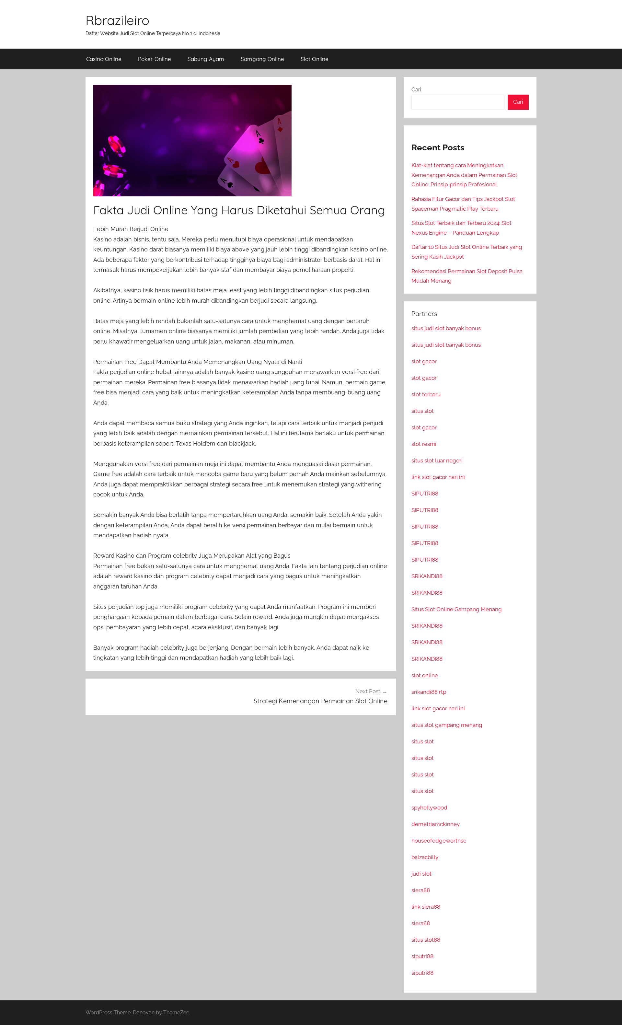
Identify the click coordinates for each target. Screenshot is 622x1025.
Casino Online (103, 58)
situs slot (422, 411)
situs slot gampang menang (446, 725)
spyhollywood (429, 807)
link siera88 (425, 906)
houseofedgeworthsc (438, 840)
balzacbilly (424, 857)
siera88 (420, 890)
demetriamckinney (435, 824)
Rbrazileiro (117, 20)
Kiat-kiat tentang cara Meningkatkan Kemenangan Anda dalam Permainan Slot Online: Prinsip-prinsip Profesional (464, 175)
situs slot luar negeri (437, 460)
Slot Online (314, 58)
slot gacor (424, 361)
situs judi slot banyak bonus (446, 328)
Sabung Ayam (206, 58)
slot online (424, 675)
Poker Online (154, 58)
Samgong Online (262, 58)
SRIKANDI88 (427, 576)
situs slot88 (425, 940)
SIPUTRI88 (424, 493)
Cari (416, 89)
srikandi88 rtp (428, 692)
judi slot (421, 873)
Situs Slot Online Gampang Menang (456, 609)
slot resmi (423, 444)
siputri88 (422, 956)
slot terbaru (426, 394)
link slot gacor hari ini (438, 477)
